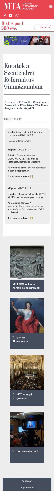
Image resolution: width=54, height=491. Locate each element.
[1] (31, 176)
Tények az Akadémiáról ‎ (20, 339)
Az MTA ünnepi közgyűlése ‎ (22, 396)
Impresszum (27, 487)
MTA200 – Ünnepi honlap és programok (26, 285)
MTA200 (45, 27)
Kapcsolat (27, 480)
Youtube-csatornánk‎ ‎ (25, 451)
